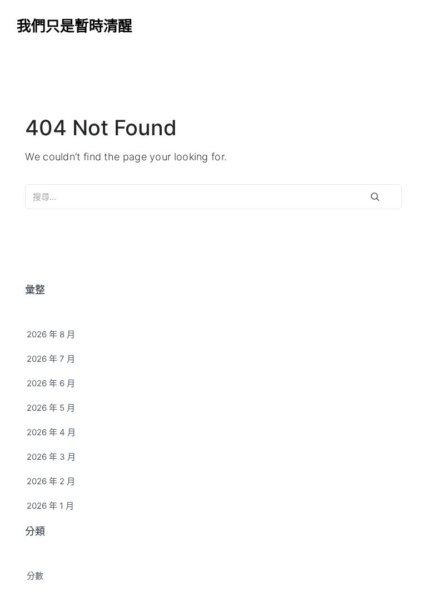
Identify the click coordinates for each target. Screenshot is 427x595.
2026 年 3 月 (51, 456)
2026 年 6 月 (51, 383)
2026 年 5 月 (51, 407)
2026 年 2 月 (51, 481)
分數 (35, 576)
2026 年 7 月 (51, 358)
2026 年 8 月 (51, 334)
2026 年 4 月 (51, 432)
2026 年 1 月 (50, 505)
